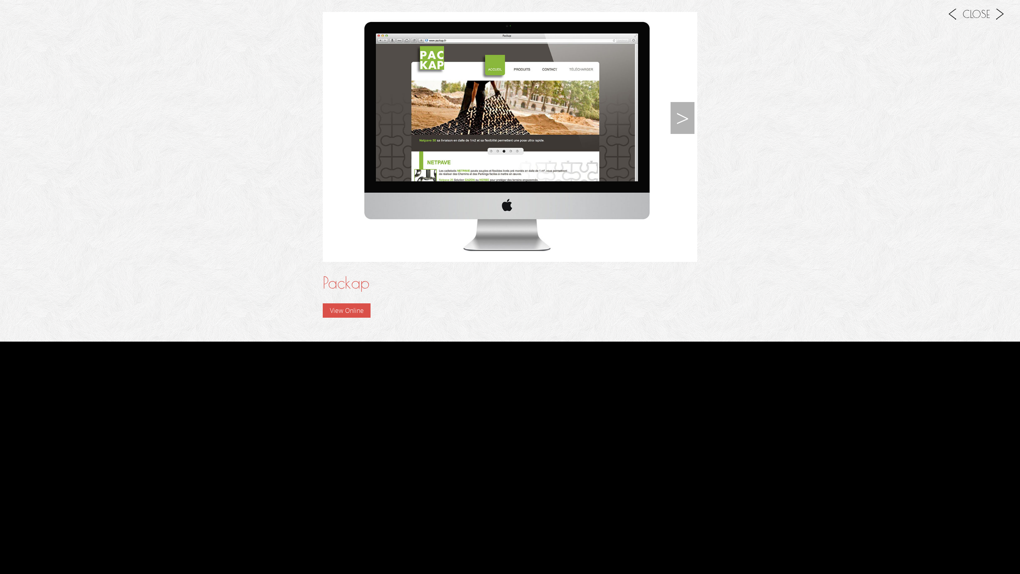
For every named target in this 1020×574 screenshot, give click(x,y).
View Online (347, 310)
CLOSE (976, 14)
